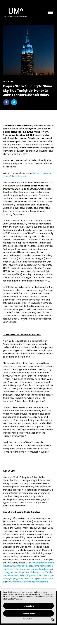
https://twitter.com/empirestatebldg (26, 569)
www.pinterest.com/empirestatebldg (28, 581)
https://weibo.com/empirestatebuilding (28, 574)
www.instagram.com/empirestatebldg (28, 571)
